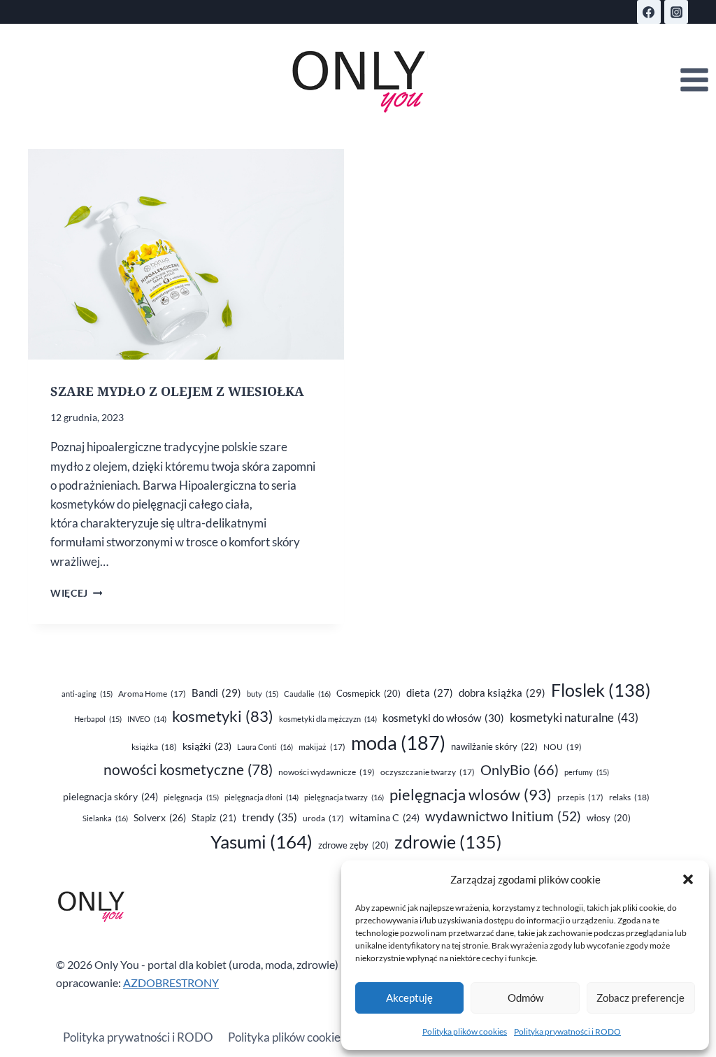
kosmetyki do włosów (443, 717)
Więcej (76, 593)
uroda (323, 818)
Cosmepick (368, 693)
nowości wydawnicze (326, 772)
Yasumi (261, 841)
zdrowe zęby (353, 845)
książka (154, 747)
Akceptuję (409, 997)
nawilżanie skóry (494, 746)
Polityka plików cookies (464, 1031)
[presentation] (186, 254)
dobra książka (502, 692)
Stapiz (214, 817)
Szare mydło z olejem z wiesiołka (177, 391)
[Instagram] (676, 12)
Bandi (216, 692)
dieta (429, 693)
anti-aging (87, 693)
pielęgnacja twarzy (344, 797)
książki (206, 746)
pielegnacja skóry (110, 796)
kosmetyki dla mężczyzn (328, 718)
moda (398, 743)
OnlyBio (519, 769)
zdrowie (448, 842)
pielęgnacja (191, 797)
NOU (562, 747)
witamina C (385, 817)
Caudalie (307, 693)
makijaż (322, 747)
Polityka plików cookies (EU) (299, 1037)
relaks (629, 797)
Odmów (525, 997)
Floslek (601, 690)
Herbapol (98, 718)
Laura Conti (265, 746)
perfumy (586, 771)
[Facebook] (649, 12)
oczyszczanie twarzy (427, 772)
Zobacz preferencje (640, 997)
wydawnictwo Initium (503, 816)
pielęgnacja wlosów (470, 794)
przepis (580, 797)
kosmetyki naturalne (574, 717)
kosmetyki (222, 716)
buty (262, 693)
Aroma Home (152, 693)
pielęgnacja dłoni (261, 797)
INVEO (146, 718)
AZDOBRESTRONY (171, 982)
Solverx (160, 817)
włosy (609, 817)
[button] (688, 879)
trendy (269, 816)
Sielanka (105, 818)
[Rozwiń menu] (694, 80)
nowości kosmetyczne (188, 769)
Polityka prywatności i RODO (567, 1031)
